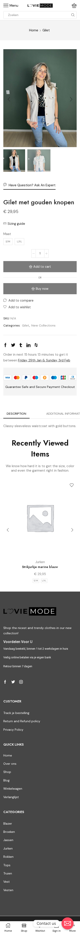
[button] (8, 99)
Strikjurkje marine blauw (40, 566)
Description (16, 414)
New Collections (43, 325)
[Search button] (72, 14)
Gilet (46, 30)
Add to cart (42, 267)
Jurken (40, 562)
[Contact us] (68, 923)
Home (33, 30)
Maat (7, 234)
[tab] (16, 413)
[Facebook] (5, 682)
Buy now (42, 289)
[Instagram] (21, 682)
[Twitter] (13, 682)
